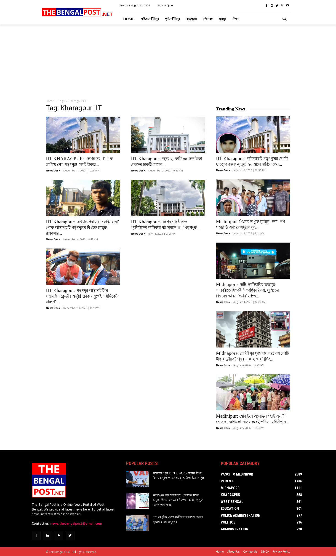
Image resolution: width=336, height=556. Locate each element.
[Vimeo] (282, 5)
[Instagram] (272, 5)
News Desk (53, 170)
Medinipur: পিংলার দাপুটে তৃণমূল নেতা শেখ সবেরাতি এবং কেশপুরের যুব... (250, 224)
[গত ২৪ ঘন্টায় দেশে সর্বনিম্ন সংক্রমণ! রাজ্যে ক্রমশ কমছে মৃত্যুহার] (137, 523)
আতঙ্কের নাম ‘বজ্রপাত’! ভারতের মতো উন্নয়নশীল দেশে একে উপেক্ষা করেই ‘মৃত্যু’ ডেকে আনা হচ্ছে (178, 500)
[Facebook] (266, 5)
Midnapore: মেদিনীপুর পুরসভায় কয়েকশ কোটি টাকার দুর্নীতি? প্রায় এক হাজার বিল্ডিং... (252, 356)
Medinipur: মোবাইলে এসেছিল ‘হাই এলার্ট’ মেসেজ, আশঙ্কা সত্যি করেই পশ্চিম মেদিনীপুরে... (252, 419)
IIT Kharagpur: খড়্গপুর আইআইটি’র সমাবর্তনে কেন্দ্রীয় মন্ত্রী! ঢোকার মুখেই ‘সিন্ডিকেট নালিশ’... (81, 296)
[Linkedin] (47, 535)
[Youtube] (287, 5)
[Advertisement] (168, 62)
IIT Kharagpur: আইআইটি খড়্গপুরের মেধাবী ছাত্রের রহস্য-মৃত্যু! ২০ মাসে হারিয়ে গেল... (252, 161)
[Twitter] (277, 5)
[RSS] (58, 535)
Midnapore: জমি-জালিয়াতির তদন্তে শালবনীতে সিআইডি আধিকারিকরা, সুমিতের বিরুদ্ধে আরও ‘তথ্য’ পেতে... (247, 290)
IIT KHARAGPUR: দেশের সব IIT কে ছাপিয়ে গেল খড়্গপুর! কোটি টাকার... (79, 161)
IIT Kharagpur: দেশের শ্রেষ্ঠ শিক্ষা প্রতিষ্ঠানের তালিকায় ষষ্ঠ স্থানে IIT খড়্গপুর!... (166, 224)
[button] (284, 18)
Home (50, 101)
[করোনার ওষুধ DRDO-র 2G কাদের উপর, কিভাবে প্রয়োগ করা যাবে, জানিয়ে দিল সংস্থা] (137, 479)
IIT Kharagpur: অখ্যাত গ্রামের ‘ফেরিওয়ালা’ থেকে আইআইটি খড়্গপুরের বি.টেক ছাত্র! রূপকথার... (82, 227)
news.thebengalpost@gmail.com (76, 523)
